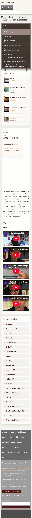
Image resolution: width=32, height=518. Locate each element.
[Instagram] (5, 7)
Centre (11, 223)
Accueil (5, 432)
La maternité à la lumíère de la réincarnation (17, 88)
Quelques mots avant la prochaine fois (18, 107)
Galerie (5, 447)
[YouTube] (11, 7)
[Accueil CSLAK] (14, 19)
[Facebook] (2, 7)
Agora (19, 442)
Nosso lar (12, 78)
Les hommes (7, 437)
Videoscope (15, 447)
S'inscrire (16, 507)
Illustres (17, 452)
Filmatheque (7, 452)
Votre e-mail (5, 500)
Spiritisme (22, 432)
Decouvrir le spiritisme (11, 491)
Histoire (16, 223)
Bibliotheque (19, 437)
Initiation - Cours (8, 442)
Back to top (6, 513)
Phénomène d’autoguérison (16, 117)
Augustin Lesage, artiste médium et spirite (18, 98)
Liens (25, 452)
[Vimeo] (8, 7)
